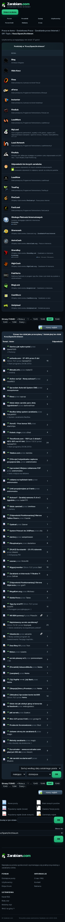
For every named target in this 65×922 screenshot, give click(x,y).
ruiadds (23, 652)
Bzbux (12, 652)
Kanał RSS (6, 897)
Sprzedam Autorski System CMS (23, 388)
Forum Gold (9, 23)
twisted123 (26, 361)
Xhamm (10, 761)
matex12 (29, 370)
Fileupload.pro (16, 543)
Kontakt (37, 882)
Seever (25, 524)
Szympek (27, 625)
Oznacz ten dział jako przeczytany (27, 334)
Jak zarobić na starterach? (21, 758)
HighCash (16, 263)
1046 (42, 319)
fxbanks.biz (14, 634)
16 (47, 361)
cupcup (23, 397)
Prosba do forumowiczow (20, 725)
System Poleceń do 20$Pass (22, 531)
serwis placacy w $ (18, 658)
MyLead (15, 129)
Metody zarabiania (17, 740)
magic (9, 734)
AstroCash (16, 240)
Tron (28, 646)
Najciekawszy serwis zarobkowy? (24, 622)
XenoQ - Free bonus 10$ (20, 423)
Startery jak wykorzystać (20, 347)
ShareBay (15, 250)
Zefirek (15, 576)
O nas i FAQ (38, 878)
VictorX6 (24, 561)
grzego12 (37, 719)
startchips (11, 426)
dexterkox (31, 543)
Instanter (15, 99)
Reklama (25, 23)
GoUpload (16, 305)
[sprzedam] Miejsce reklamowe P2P (25, 468)
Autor (11, 341)
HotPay (14, 224)
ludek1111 (24, 500)
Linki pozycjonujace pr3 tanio (22, 489)
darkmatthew (29, 405)
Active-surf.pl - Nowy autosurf (22, 379)
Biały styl (5, 901)
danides (29, 453)
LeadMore (16, 119)
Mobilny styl (7, 905)
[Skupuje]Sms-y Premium (21, 688)
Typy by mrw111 (16, 604)
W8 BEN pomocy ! (17, 615)
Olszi (39, 725)
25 (47, 625)
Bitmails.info (15, 370)
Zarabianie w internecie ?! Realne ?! (25, 574)
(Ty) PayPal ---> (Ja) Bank (21, 679)
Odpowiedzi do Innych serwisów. (26, 164)
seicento (28, 634)
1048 (57, 319)
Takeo (28, 598)
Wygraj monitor (16, 567)
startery (13, 537)
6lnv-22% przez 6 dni (19, 719)
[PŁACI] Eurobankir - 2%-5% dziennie (26, 549)
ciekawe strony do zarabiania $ (23, 731)
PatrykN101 (11, 414)
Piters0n (33, 615)
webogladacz (28, 706)
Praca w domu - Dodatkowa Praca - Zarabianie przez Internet (30, 30)
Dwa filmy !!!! (15, 646)
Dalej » (22, 322)
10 (47, 567)
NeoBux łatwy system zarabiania (23, 412)
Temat (5, 341)
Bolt (40, 567)
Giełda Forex (15, 598)
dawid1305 (11, 349)
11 (47, 607)
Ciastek (27, 518)
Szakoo (27, 712)
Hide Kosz (16, 70)
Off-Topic (6, 33)
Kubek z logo (15, 432)
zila (40, 531)
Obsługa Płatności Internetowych (27, 217)
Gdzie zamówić (16, 506)
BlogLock (15, 285)
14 (47, 696)
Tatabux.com (15, 453)
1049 (5, 322)
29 (47, 443)
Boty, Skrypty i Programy (45, 257)
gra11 (23, 585)
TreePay (15, 187)
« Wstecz (21, 319)
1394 (14, 322)
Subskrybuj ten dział (52, 334)
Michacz (30, 591)
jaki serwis (14, 712)
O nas (40, 23)
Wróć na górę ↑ (8, 908)
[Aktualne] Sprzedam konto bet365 (25, 695)
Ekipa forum (7, 886)
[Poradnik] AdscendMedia (21, 667)
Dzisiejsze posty (8, 878)
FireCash (15, 197)
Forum (9, 18)
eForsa (14, 89)
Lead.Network (17, 142)
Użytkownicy (55, 18)
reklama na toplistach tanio (21, 480)
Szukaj (40, 18)
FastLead (15, 207)
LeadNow (15, 177)
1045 (35, 319)
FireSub (15, 109)
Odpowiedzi (57, 341)
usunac (13, 561)
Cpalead (13, 524)
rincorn (15, 552)
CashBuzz (16, 295)
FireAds (15, 152)
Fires (13, 79)
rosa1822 (11, 381)
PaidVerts (16, 273)
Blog (13, 59)
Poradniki (24, 18)
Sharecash (16, 230)
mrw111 (10, 607)
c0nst (28, 432)
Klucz (12, 397)
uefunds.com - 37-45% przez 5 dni (24, 358)
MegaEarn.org (16, 591)
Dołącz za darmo (10, 12)
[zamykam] (14, 673)
